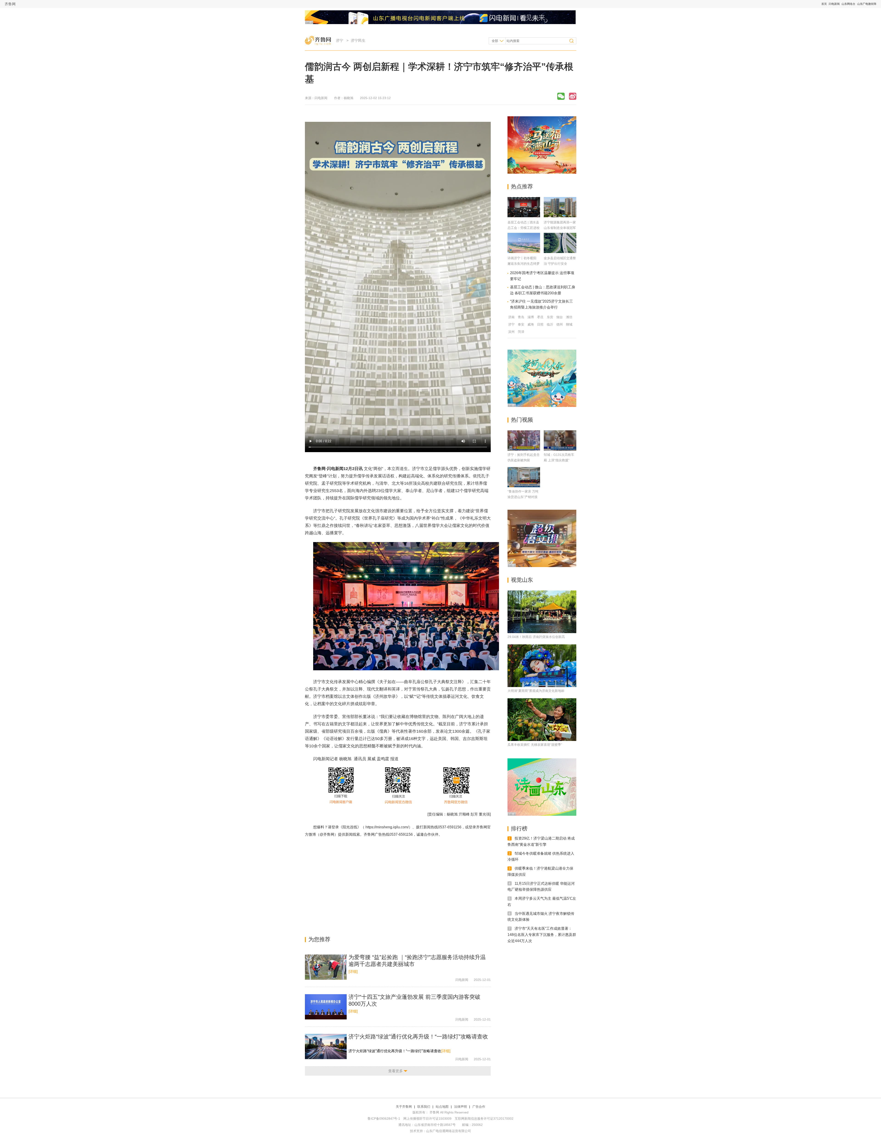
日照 (540, 324)
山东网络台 (848, 4)
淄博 (530, 317)
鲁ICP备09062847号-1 (384, 1118)
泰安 (521, 324)
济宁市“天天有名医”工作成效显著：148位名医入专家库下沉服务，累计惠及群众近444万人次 (541, 935)
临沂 (550, 324)
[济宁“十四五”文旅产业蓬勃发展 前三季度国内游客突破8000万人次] (326, 1006)
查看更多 (395, 1071)
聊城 (569, 324)
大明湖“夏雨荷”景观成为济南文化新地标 (535, 691)
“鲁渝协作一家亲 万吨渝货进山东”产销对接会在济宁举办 (522, 497)
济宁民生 (358, 40)
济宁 (339, 40)
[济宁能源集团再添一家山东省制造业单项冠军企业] (560, 216)
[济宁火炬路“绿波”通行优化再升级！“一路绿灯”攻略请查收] (326, 1046)
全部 (495, 41)
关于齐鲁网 (404, 1106)
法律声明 (460, 1106)
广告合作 (478, 1106)
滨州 (511, 332)
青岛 (521, 317)
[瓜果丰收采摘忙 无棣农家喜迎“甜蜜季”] (541, 719)
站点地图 (442, 1106)
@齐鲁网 (327, 834)
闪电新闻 (834, 4)
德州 (559, 324)
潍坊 (569, 317)
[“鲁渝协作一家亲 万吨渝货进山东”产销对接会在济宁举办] (523, 477)
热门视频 (522, 420)
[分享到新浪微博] (572, 96)
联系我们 (423, 1106)
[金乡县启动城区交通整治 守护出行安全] (560, 252)
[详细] (353, 972)
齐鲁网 (10, 4)
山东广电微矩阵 (866, 4)
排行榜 (519, 828)
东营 (550, 317)
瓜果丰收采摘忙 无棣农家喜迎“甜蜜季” (534, 744)
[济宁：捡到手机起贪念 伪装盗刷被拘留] (523, 440)
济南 (511, 317)
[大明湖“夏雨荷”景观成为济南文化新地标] (541, 665)
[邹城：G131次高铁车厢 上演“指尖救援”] (560, 440)
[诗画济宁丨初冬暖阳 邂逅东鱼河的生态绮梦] (523, 252)
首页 (824, 4)
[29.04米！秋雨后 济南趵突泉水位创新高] (541, 611)
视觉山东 (522, 580)
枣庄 (540, 317)
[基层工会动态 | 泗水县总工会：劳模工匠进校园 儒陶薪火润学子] (523, 216)
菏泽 (521, 332)
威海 (530, 324)
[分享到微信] (561, 96)
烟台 (559, 317)
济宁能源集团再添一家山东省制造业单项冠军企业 (560, 227)
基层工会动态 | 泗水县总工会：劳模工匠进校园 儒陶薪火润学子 (523, 227)
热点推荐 (522, 186)
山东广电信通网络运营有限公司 (448, 1131)
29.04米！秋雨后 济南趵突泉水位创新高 (536, 637)
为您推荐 (319, 939)
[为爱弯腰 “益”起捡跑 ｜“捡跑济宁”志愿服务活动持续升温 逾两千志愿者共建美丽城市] (326, 967)
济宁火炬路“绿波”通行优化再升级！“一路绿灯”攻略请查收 (418, 1036)
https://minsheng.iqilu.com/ (387, 827)
